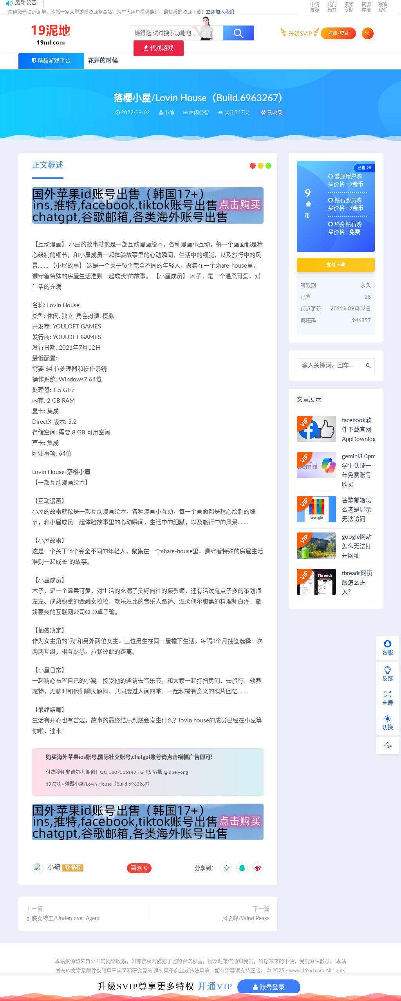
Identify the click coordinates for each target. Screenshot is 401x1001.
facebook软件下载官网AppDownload (360, 430)
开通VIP (215, 986)
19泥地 (53, 784)
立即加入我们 (220, 12)
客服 (387, 652)
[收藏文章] (226, 868)
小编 (54, 867)
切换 (387, 727)
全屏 (387, 703)
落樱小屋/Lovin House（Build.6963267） (108, 784)
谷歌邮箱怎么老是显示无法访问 (356, 510)
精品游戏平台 (54, 61)
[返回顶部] (387, 745)
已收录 (274, 112)
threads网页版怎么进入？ (357, 583)
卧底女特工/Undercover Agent (63, 918)
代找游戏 (160, 48)
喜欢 (139, 868)
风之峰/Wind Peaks (245, 918)
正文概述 (47, 166)
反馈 (387, 679)
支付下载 (336, 265)
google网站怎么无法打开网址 (357, 546)
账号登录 (271, 987)
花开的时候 (103, 61)
